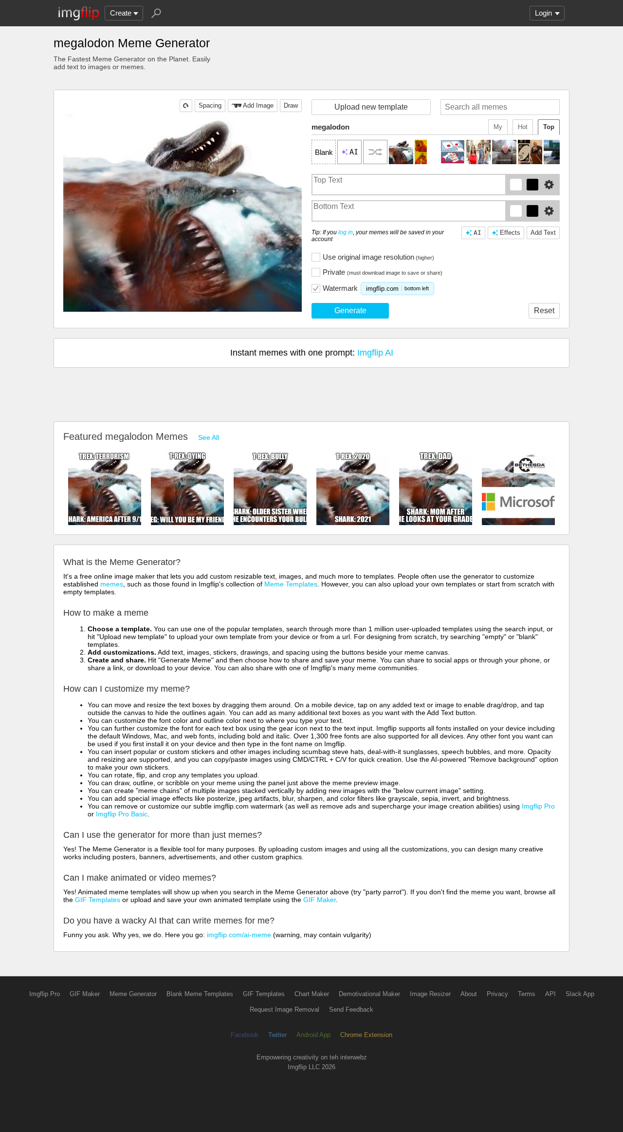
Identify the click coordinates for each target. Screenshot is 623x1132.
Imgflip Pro (538, 806)
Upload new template (371, 107)
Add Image (258, 105)
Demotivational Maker (369, 994)
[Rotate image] (186, 105)
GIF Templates (97, 900)
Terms (526, 994)
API (550, 994)
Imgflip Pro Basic (121, 814)
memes (111, 584)
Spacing (210, 105)
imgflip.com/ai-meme (239, 935)
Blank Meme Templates (199, 994)
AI (477, 232)
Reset (544, 310)
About (468, 994)
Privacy (497, 994)
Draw (291, 105)
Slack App (580, 994)
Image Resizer (430, 994)
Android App (313, 1034)
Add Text (543, 232)
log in (345, 232)
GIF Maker (319, 900)
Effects (510, 232)
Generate (350, 310)
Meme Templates (290, 584)
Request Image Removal (284, 1009)
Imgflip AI (375, 353)
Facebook (244, 1034)
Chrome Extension (366, 1034)
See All (208, 437)
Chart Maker (311, 994)
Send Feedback (351, 1009)
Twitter (277, 1034)
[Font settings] (549, 184)
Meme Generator (133, 994)
